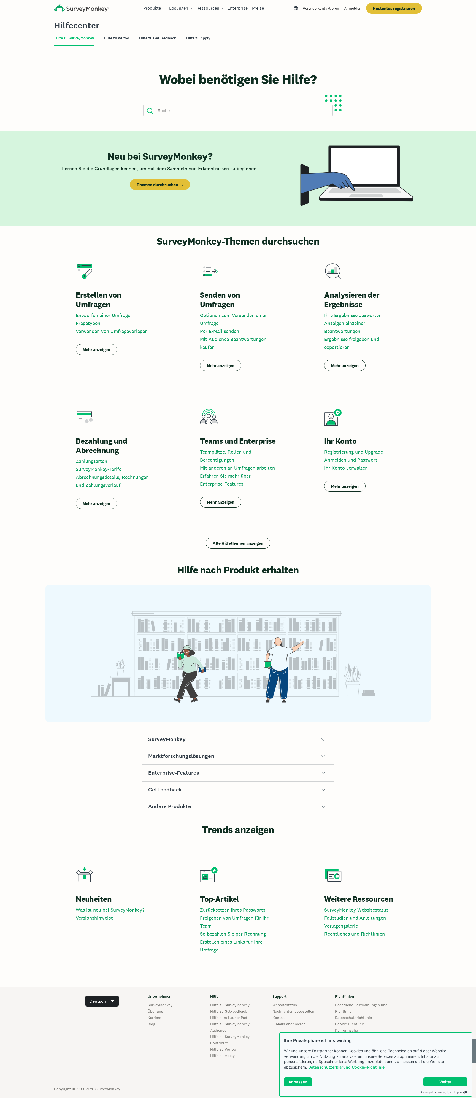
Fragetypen (88, 323)
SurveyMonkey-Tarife (98, 469)
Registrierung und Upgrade (353, 452)
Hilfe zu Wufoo (223, 1049)
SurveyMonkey (160, 1004)
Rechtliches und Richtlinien (354, 934)
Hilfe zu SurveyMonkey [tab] (74, 38)
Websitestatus (284, 1004)
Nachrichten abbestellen (293, 1011)
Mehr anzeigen (96, 349)
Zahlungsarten (91, 461)
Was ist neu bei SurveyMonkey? (110, 910)
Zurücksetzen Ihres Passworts (232, 910)
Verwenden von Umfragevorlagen (112, 331)
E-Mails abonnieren (288, 1023)
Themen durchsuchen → (160, 184)
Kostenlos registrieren (394, 8)
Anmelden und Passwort (350, 460)
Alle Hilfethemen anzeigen (238, 543)
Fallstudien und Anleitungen (355, 918)
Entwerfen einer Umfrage (103, 315)
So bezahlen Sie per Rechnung (233, 934)
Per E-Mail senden (219, 331)
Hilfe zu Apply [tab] (198, 38)
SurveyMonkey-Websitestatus (356, 910)
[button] (238, 739)
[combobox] (102, 1001)
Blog (151, 1023)
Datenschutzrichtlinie (353, 1017)
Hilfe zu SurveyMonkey (230, 1004)
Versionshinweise (94, 918)
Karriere (154, 1017)
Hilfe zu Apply (222, 1055)
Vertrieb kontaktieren (321, 8)
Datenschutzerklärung (329, 1067)
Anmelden (352, 8)
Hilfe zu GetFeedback (228, 1011)
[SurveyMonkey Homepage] (81, 9)
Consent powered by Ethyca (441, 1092)
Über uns (155, 1011)
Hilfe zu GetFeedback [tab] (157, 38)
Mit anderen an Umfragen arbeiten (237, 468)
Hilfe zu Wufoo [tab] (116, 38)
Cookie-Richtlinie (368, 1067)
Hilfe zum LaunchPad (228, 1017)
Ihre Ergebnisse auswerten (353, 315)
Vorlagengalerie (341, 926)
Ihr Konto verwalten (346, 468)
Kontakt (279, 1017)
